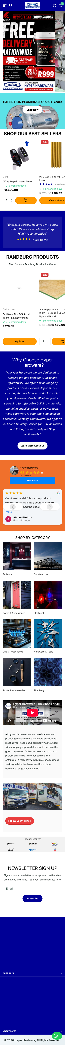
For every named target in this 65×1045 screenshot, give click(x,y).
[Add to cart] (26, 200)
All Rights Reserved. (48, 1040)
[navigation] (27, 125)
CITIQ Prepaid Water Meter (17, 181)
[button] (12, 197)
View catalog (4, 5)
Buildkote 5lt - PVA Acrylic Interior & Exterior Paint (17, 316)
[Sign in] (54, 5)
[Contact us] (57, 1036)
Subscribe (32, 898)
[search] (10, 5)
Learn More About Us (32, 445)
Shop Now (32, 109)
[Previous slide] (13, 507)
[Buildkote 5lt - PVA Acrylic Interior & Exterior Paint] (20, 288)
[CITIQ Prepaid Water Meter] (20, 156)
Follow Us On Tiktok (19, 820)
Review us (32, 480)
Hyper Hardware (29, 467)
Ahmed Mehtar (22, 517)
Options (19, 341)
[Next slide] (50, 507)
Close (32, 973)
